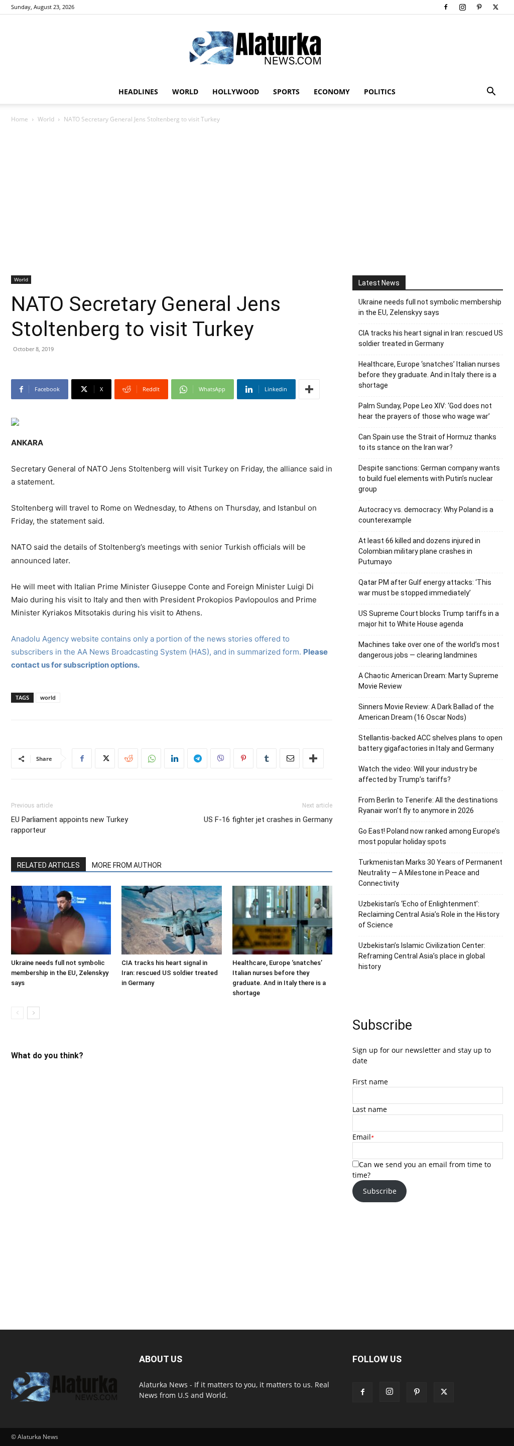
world (48, 697)
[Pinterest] (478, 7)
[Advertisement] (257, 200)
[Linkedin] (174, 758)
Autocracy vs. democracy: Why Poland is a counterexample (425, 515)
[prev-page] (17, 1013)
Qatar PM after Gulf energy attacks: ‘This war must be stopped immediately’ (424, 587)
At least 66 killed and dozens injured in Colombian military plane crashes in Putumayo (419, 551)
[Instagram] (462, 7)
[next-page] (33, 1013)
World (185, 91)
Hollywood (235, 91)
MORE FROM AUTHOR (127, 865)
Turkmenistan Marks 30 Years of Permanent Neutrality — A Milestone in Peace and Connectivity (430, 872)
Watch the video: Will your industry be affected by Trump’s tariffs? (417, 774)
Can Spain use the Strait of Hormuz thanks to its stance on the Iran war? (427, 442)
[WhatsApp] (151, 758)
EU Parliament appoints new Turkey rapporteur (69, 825)
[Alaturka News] (257, 47)
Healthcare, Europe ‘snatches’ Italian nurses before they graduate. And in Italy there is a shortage (429, 374)
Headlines (138, 91)
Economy (332, 91)
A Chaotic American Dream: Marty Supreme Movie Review (428, 681)
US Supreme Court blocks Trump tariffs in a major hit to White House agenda (428, 618)
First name (370, 1081)
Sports (286, 91)
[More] (309, 389)
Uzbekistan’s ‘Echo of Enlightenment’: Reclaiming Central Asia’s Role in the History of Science (428, 914)
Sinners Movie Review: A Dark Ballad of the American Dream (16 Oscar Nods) (426, 712)
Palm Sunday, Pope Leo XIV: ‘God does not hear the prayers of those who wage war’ (425, 411)
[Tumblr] (266, 758)
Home (19, 119)
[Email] (290, 758)
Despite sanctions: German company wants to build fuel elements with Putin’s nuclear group (429, 478)
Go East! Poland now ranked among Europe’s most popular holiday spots (429, 836)
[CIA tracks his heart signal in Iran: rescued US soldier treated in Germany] (171, 920)
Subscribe (380, 1191)
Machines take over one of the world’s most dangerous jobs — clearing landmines (428, 649)
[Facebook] (445, 7)
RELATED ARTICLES (48, 865)
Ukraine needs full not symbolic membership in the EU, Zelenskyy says (59, 973)
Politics (380, 91)
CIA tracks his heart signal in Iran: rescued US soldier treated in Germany (169, 973)
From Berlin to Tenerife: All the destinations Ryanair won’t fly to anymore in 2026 (428, 805)
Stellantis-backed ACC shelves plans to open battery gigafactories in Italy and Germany (430, 743)
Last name (369, 1109)
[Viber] (220, 758)
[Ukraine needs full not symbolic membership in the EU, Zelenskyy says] (61, 920)
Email (361, 1137)
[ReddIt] (128, 758)
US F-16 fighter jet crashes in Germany (268, 819)
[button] (491, 92)
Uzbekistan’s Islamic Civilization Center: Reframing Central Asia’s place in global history (421, 956)
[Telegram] (197, 758)
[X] (495, 7)
